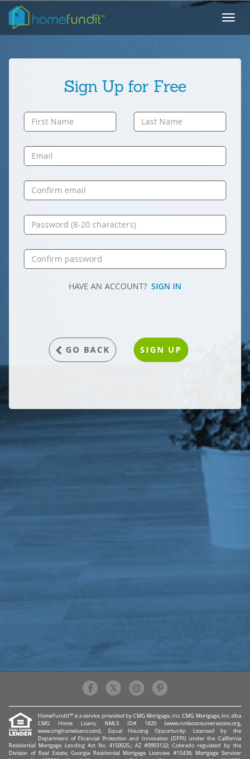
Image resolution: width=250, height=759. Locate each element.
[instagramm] (136, 688)
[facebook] (90, 688)
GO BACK (88, 349)
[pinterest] (159, 688)
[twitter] (113, 688)
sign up (161, 349)
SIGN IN (166, 286)
